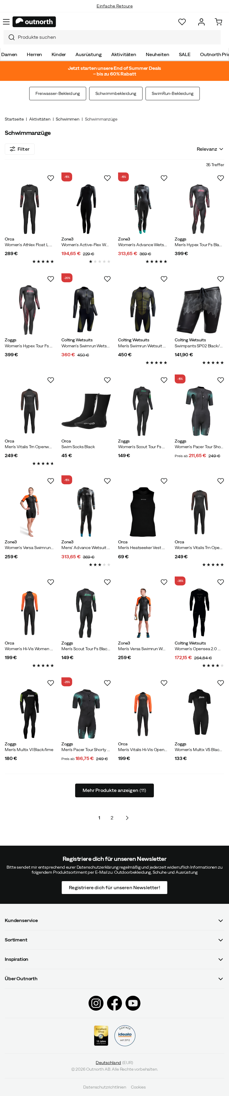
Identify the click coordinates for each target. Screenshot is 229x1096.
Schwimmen (67, 119)
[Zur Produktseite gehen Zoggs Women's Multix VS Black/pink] (199, 714)
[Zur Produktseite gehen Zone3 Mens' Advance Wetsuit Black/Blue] (86, 512)
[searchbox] (118, 37)
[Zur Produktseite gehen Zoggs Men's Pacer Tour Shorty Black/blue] (86, 714)
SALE (185, 54)
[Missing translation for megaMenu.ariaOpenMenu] (6, 21)
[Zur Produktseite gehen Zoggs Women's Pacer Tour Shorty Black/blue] (199, 411)
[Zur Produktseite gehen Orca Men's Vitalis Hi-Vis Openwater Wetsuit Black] (143, 714)
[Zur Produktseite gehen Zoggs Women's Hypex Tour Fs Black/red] (29, 310)
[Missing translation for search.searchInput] (9, 37)
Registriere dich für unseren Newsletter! (114, 887)
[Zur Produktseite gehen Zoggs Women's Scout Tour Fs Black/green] (143, 411)
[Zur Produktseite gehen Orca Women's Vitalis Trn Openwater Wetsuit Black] (199, 512)
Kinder (59, 54)
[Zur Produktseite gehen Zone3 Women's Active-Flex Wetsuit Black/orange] (86, 209)
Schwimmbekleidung (115, 93)
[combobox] (112, 37)
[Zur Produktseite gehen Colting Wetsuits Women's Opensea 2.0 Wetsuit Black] (199, 613)
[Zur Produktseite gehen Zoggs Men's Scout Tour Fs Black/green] (86, 613)
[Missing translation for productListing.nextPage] (127, 817)
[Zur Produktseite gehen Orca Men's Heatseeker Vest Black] (143, 512)
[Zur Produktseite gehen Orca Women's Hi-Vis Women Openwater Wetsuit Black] (29, 613)
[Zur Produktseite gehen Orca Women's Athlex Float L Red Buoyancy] (29, 209)
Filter (24, 149)
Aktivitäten (123, 54)
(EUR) (114, 1062)
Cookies (138, 1087)
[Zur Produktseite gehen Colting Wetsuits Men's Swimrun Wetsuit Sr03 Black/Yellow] (143, 310)
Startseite (14, 119)
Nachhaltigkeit (115, 12)
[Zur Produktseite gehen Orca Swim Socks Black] (86, 411)
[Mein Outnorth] (201, 22)
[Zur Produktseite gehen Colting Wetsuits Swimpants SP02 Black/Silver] (199, 310)
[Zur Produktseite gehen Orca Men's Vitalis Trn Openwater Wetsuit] (29, 411)
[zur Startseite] (34, 21)
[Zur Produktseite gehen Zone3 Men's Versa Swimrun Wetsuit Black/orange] (143, 613)
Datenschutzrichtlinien (104, 1087)
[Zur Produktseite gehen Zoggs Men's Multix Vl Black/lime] (29, 714)
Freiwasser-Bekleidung (57, 93)
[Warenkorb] (218, 22)
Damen (9, 54)
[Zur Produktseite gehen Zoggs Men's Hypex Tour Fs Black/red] (199, 209)
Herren (34, 54)
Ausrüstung (88, 54)
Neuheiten (157, 54)
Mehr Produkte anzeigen (114, 790)
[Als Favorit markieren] (51, 178)
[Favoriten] (182, 22)
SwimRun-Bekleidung (173, 93)
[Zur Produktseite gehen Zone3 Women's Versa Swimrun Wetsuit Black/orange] (29, 512)
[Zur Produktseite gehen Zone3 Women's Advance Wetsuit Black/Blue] (143, 209)
